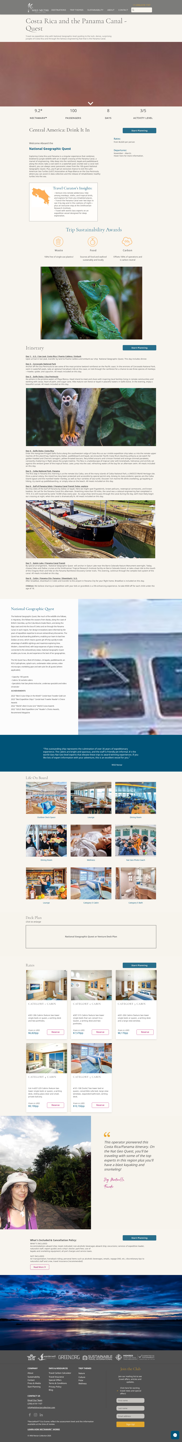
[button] (76, 10)
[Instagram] (35, 1415)
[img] (46, 801)
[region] (135, 175)
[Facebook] (30, 1415)
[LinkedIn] (41, 1415)
